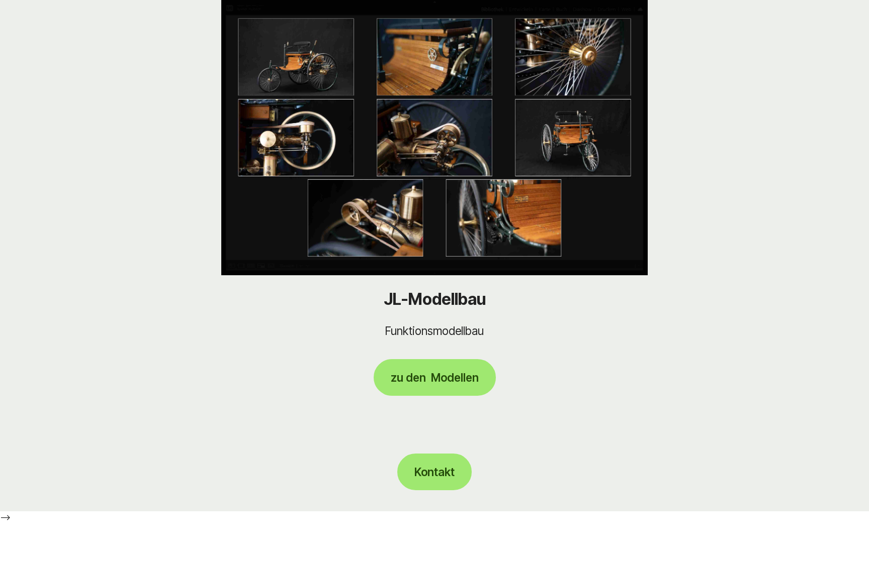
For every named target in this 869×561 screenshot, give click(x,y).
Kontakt (434, 472)
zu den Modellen (435, 377)
